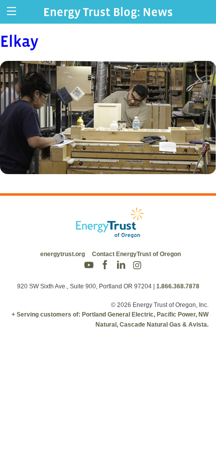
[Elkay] (108, 167)
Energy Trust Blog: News (108, 12)
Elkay (19, 41)
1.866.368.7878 (177, 286)
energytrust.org (62, 254)
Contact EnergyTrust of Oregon (136, 254)
